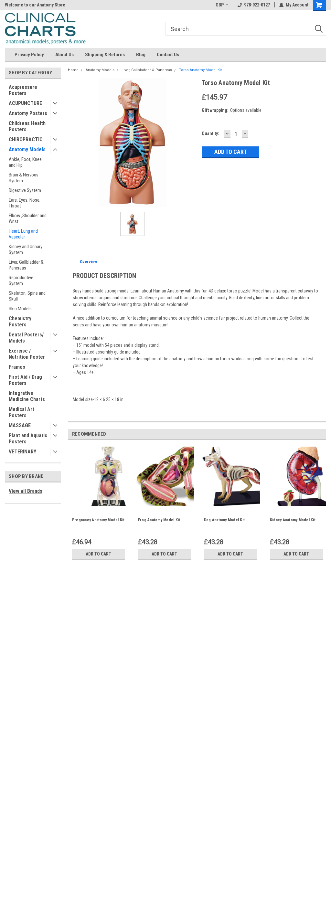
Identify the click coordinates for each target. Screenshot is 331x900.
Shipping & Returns (105, 55)
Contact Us (168, 55)
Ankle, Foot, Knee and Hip (25, 162)
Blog (140, 55)
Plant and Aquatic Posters (28, 438)
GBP (220, 4)
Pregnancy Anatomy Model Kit (98, 520)
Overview (88, 261)
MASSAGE (20, 425)
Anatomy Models (27, 149)
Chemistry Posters (20, 321)
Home (73, 70)
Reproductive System (21, 280)
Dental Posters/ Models (26, 338)
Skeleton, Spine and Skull (27, 296)
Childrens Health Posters (27, 126)
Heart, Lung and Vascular (23, 234)
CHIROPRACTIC (26, 139)
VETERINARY (22, 452)
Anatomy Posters (28, 113)
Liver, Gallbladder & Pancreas (26, 265)
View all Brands (25, 491)
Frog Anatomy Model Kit (159, 520)
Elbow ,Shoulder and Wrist (28, 218)
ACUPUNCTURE (25, 103)
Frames (17, 367)
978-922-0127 (257, 4)
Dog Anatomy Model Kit (224, 520)
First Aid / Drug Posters (25, 380)
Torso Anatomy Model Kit (200, 70)
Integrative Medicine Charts (27, 396)
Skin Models (20, 309)
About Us (64, 55)
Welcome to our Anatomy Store (35, 4)
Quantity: (210, 133)
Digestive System (25, 190)
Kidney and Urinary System (25, 249)
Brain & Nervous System (23, 178)
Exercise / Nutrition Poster (27, 354)
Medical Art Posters (21, 412)
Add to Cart (98, 553)
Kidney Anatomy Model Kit (292, 520)
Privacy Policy (29, 55)
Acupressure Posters (23, 90)
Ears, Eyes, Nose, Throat (24, 203)
